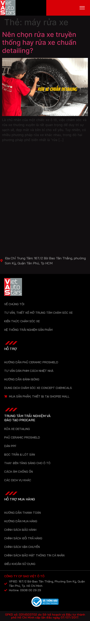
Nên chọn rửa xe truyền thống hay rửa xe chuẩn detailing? (39, 42)
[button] (82, 7)
